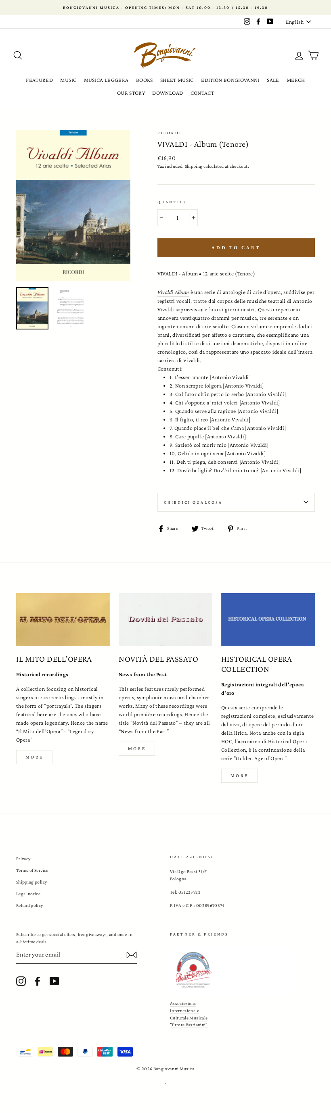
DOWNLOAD (167, 93)
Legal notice (28, 893)
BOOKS (144, 80)
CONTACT (202, 93)
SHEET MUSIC (177, 80)
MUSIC (68, 80)
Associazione (183, 1003)
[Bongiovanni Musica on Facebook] (37, 981)
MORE (137, 748)
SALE (273, 80)
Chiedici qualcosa (193, 502)
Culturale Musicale (188, 1018)
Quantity (171, 202)
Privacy (23, 858)
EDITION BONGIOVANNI (230, 80)
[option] (165, 7)
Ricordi (169, 133)
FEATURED (39, 80)
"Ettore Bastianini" (189, 1025)
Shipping (194, 166)
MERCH (296, 80)
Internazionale (184, 1010)
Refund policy (29, 905)
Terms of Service (32, 870)
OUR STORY (131, 93)
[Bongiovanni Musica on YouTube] (54, 981)
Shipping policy (31, 882)
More (34, 757)
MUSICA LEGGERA (106, 80)
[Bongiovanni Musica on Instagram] (21, 981)
